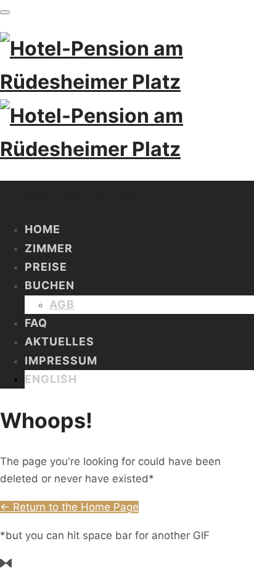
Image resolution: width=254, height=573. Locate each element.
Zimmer (49, 248)
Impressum (61, 360)
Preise (46, 266)
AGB (62, 304)
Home (42, 229)
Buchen (50, 285)
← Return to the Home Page (69, 507)
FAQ (36, 322)
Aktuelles (59, 341)
